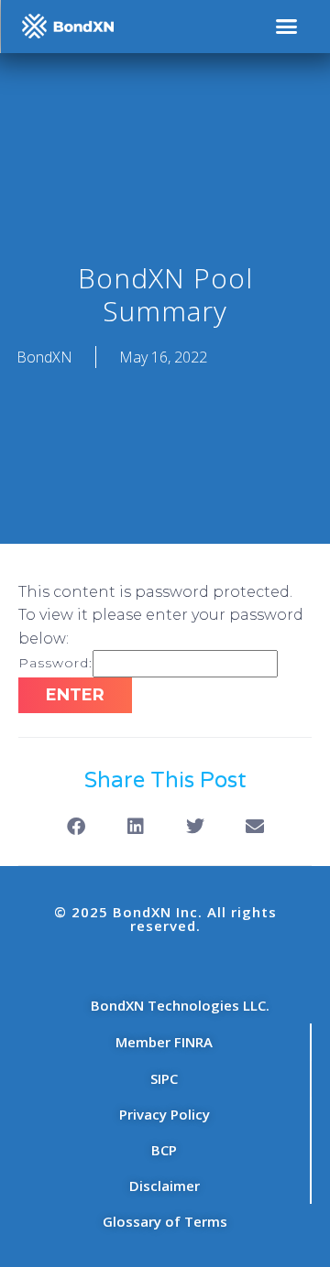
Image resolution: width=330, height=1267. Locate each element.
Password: (55, 663)
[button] (287, 26)
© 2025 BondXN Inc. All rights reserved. (165, 919)
